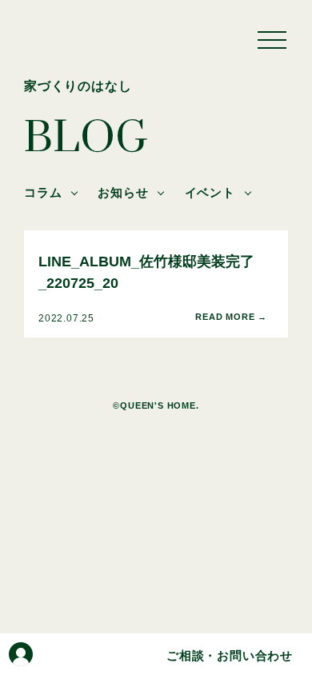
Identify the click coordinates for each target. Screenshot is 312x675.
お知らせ (123, 192)
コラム (43, 192)
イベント (210, 192)
